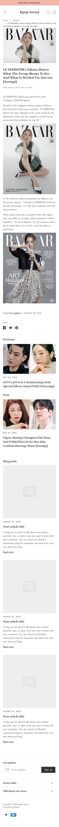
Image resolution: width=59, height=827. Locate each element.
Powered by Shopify (11, 807)
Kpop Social (29, 12)
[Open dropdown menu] (52, 783)
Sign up (48, 769)
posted (16, 313)
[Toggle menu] (5, 12)
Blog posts (10, 461)
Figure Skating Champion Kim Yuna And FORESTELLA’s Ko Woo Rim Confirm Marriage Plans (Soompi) (26, 441)
